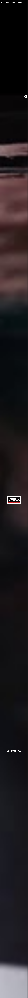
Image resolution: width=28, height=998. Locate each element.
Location (13, 2)
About (7, 2)
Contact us (20, 2)
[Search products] (26, 96)
